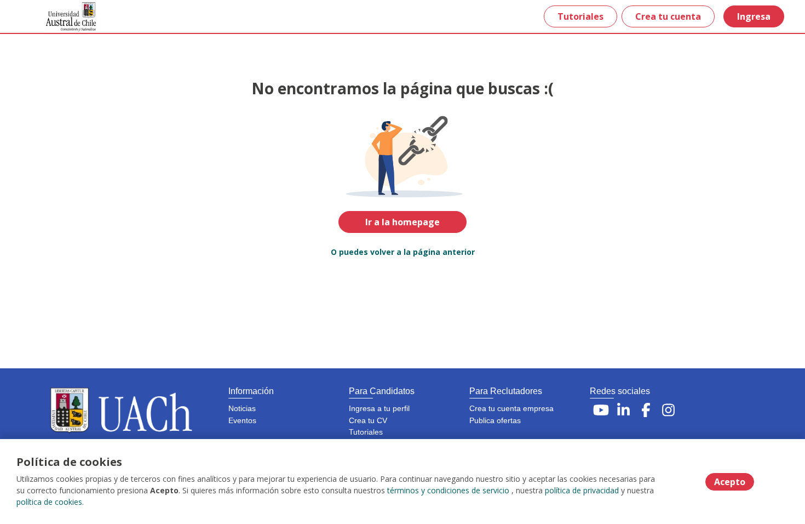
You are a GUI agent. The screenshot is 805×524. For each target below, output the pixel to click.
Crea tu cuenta (668, 16)
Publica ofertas (495, 420)
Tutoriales (580, 16)
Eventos (242, 420)
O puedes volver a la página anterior (403, 252)
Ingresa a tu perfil (379, 408)
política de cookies (49, 502)
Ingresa (754, 16)
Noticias (242, 408)
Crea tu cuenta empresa (511, 408)
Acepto (729, 482)
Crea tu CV (368, 420)
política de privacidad (582, 490)
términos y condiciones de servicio (448, 490)
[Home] (63, 17)
